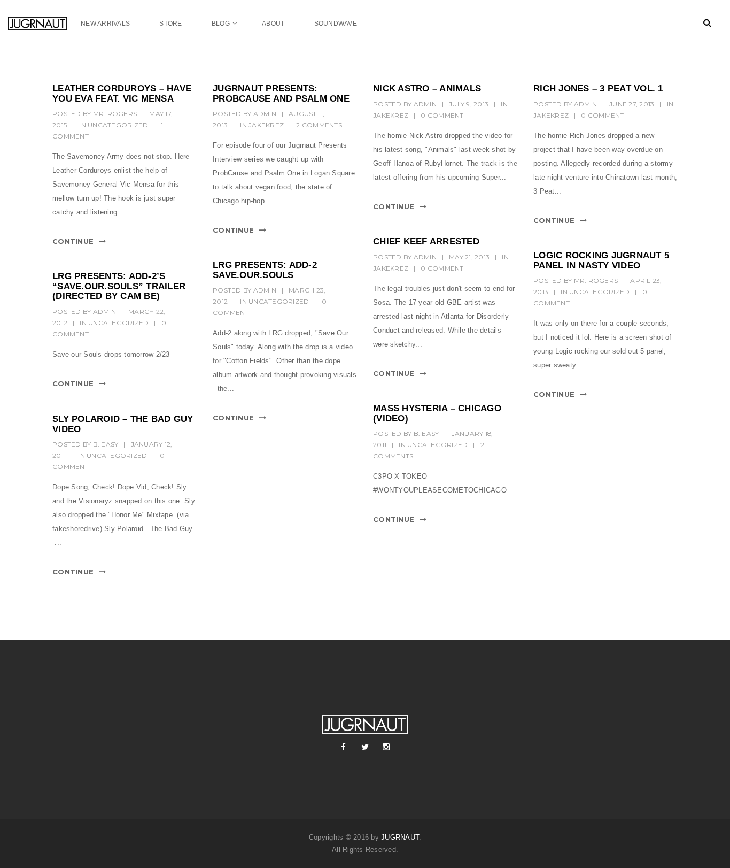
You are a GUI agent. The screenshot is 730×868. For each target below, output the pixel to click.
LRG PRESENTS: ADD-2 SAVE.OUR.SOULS (265, 270)
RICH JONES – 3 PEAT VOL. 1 (598, 88)
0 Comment (442, 115)
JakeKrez (266, 125)
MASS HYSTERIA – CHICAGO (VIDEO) (437, 413)
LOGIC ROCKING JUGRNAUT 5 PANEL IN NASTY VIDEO (601, 260)
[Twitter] (365, 747)
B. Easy (426, 433)
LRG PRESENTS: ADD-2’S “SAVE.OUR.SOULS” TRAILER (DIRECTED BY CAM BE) (118, 286)
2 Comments (319, 125)
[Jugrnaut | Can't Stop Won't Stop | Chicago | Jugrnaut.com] (44, 23)
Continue (73, 241)
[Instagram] (386, 747)
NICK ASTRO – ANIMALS (427, 88)
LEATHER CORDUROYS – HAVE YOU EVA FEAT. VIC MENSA (121, 93)
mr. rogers (115, 114)
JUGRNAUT (400, 837)
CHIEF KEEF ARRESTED (426, 241)
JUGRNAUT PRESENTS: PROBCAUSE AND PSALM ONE (281, 93)
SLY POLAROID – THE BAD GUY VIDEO (122, 424)
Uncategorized (118, 125)
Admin (264, 114)
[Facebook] (344, 747)
